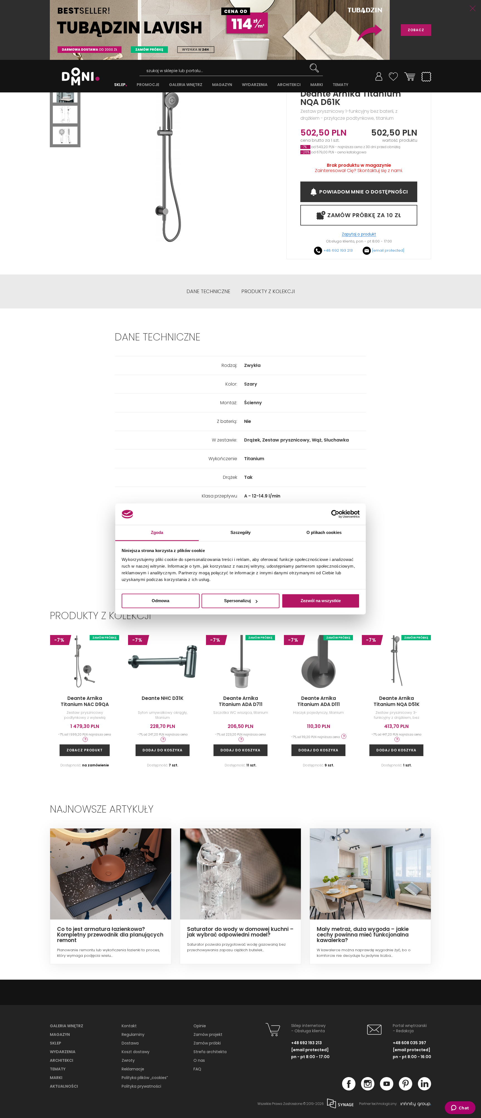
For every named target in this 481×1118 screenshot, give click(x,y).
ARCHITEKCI (289, 84)
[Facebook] (348, 1088)
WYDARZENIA (255, 84)
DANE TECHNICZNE (208, 291)
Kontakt (129, 1026)
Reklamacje (133, 1069)
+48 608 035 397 (409, 1043)
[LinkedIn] (424, 1088)
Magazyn (60, 1034)
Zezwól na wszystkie (321, 601)
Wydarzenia (62, 1052)
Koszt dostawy (135, 1052)
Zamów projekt (207, 1034)
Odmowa (160, 601)
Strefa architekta (210, 1052)
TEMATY (340, 84)
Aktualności (64, 1086)
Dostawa (130, 1043)
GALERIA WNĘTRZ (185, 84)
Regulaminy (133, 1034)
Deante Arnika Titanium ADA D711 (240, 701)
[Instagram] (367, 1088)
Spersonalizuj (237, 601)
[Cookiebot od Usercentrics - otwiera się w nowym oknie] (335, 514)
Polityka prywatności (141, 1086)
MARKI (316, 84)
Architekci (61, 1060)
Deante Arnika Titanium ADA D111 (318, 701)
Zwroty (128, 1060)
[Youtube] (386, 1088)
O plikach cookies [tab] (324, 532)
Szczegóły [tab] (240, 532)
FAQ (197, 1069)
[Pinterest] (405, 1088)
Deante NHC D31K (162, 698)
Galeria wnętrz (66, 1026)
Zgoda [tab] (157, 532)
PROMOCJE (148, 84)
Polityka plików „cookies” (145, 1077)
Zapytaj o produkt (359, 234)
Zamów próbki (207, 1043)
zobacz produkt (85, 750)
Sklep (55, 1043)
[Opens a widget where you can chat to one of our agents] (460, 1108)
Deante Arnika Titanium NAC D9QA (85, 701)
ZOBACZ (416, 30)
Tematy (57, 1069)
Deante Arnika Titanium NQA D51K (396, 701)
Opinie (199, 1026)
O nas (199, 1060)
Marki (56, 1077)
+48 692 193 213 (338, 250)
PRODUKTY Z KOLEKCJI (268, 291)
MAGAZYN (222, 84)
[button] (65, 94)
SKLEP (120, 84)
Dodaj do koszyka (163, 750)
